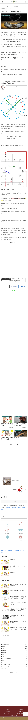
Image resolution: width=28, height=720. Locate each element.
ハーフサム (4, 280)
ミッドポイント (22, 278)
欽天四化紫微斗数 (12, 280)
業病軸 (24, 280)
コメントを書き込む (14, 501)
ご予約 (7, 709)
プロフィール (21, 711)
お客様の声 (7, 711)
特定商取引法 (14, 715)
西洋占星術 (15, 278)
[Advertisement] (14, 257)
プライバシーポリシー (20, 713)
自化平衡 (18, 280)
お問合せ (21, 709)
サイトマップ (7, 713)
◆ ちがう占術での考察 (6, 278)
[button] (26, 635)
